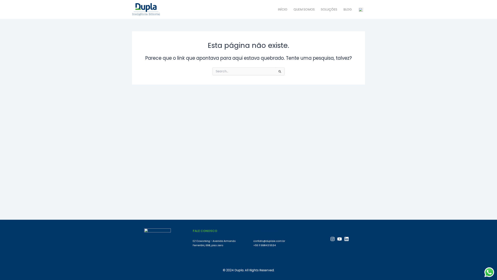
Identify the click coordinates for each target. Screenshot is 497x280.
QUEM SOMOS (304, 9)
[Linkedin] (346, 239)
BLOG (347, 9)
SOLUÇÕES (329, 9)
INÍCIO (282, 9)
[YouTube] (339, 239)
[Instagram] (332, 239)
